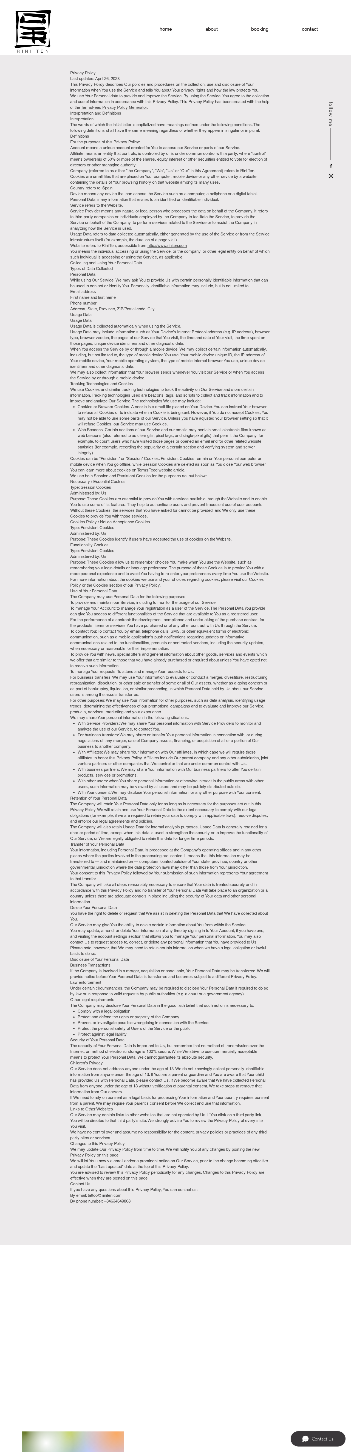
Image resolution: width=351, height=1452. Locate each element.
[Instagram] (331, 176)
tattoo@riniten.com (104, 1195)
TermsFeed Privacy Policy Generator (114, 107)
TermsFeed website (154, 470)
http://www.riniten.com (167, 245)
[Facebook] (331, 166)
